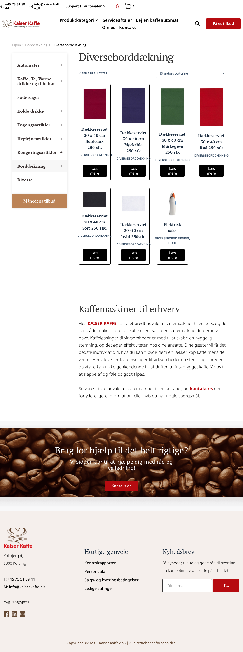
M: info (10, 586)
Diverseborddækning (95, 155)
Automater (39, 65)
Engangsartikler (39, 124)
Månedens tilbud (39, 201)
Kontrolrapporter (100, 562)
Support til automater (83, 6)
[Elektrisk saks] (172, 203)
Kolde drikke (39, 111)
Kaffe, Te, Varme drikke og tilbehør (39, 81)
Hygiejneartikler (39, 138)
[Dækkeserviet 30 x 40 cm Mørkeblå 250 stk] (134, 106)
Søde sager (28, 97)
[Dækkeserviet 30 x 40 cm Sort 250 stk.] (95, 199)
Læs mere (94, 171)
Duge (172, 243)
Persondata (94, 571)
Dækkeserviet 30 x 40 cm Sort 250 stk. (94, 222)
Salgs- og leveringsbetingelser (111, 580)
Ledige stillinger (98, 588)
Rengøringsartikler (39, 152)
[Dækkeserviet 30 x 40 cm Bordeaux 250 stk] (95, 104)
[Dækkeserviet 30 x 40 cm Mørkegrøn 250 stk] (172, 106)
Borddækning (39, 166)
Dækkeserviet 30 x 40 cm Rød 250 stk (211, 141)
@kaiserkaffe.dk (30, 586)
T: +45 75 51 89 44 (19, 579)
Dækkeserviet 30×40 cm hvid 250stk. (133, 230)
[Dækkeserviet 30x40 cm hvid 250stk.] (134, 203)
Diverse (25, 180)
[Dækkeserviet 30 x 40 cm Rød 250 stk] (211, 107)
